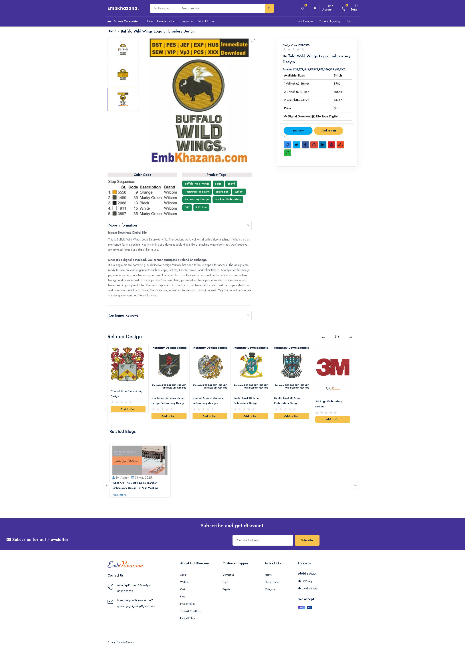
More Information (123, 225)
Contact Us (228, 575)
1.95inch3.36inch (297, 83)
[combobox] (164, 8)
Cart (182, 589)
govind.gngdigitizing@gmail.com (136, 606)
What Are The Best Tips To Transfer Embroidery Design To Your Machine (135, 485)
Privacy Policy (187, 604)
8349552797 (125, 591)
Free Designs (305, 21)
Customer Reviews (123, 315)
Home (268, 575)
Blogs (349, 21)
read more (119, 494)
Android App (310, 588)
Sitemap (130, 642)
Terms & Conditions (190, 611)
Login (225, 582)
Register (227, 589)
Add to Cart (128, 409)
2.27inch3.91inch (296, 92)
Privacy (111, 642)
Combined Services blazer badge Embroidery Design (168, 400)
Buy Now (298, 131)
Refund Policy (187, 618)
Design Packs (272, 582)
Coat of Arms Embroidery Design (127, 393)
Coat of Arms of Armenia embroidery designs (208, 400)
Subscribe (307, 540)
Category (270, 589)
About (183, 575)
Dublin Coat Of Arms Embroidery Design (246, 400)
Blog (182, 596)
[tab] (123, 49)
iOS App (307, 581)
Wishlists (184, 582)
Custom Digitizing (329, 21)
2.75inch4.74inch (297, 100)
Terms (120, 642)
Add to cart (329, 131)
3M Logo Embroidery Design (328, 404)
